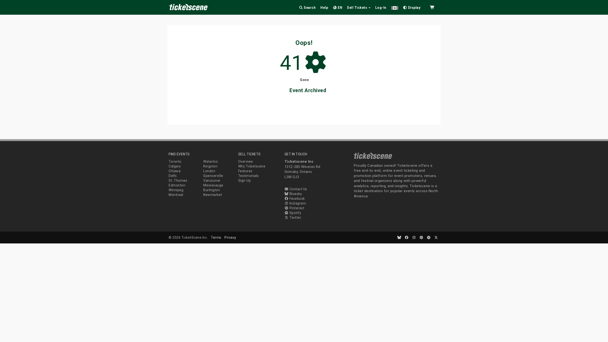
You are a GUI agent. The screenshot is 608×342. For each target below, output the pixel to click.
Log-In (380, 8)
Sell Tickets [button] (357, 8)
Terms (216, 237)
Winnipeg (176, 190)
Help (324, 8)
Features (245, 171)
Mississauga (213, 185)
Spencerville (213, 176)
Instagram (297, 203)
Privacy (230, 237)
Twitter (295, 217)
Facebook (297, 198)
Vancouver (212, 180)
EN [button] (339, 8)
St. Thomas (178, 180)
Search (309, 8)
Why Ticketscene (252, 166)
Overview (245, 161)
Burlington (211, 190)
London (209, 171)
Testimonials (248, 176)
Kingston (210, 166)
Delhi (173, 176)
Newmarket (212, 195)
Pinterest (296, 208)
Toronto (175, 161)
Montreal (176, 195)
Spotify (295, 213)
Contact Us (298, 189)
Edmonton (177, 185)
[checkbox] (412, 7)
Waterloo (210, 161)
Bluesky (295, 194)
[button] (395, 7)
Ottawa (174, 171)
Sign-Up (244, 180)
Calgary (175, 166)
